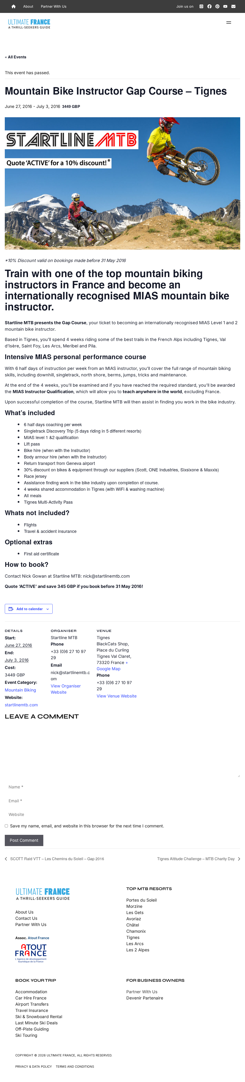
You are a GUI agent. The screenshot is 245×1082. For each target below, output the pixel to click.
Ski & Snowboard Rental (38, 1016)
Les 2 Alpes (137, 949)
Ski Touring (26, 1035)
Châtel (132, 924)
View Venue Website (117, 695)
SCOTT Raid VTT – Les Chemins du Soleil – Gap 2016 (56, 858)
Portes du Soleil (141, 900)
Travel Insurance (31, 1010)
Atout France (38, 938)
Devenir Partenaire (144, 997)
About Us (24, 912)
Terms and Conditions (75, 1066)
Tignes (132, 937)
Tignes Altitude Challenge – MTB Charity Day (196, 858)
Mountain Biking (20, 689)
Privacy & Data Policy (33, 1066)
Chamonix (136, 931)
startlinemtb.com (21, 704)
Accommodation (31, 991)
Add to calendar (30, 608)
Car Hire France (30, 997)
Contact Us (26, 918)
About (28, 6)
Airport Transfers (32, 1004)
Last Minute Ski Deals (36, 1022)
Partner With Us (54, 6)
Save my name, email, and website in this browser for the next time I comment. (87, 825)
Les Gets (135, 912)
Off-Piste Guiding (32, 1029)
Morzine (134, 906)
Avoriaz (133, 918)
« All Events (15, 57)
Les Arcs (135, 943)
